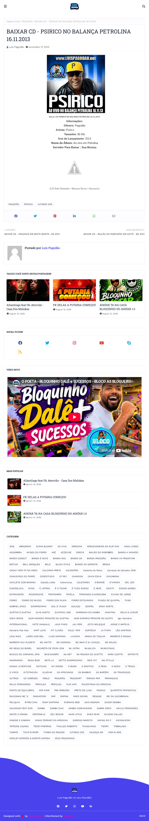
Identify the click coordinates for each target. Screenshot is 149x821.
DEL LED (129, 582)
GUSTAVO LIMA (63, 612)
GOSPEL (89, 606)
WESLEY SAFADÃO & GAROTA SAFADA (29, 738)
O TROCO (130, 666)
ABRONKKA (25, 546)
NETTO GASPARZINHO (70, 660)
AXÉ (54, 552)
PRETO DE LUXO (83, 690)
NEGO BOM (34, 660)
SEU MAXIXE (57, 714)
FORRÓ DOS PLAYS (56, 600)
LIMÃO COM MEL (35, 636)
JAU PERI (77, 624)
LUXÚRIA (75, 636)
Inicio (142, 816)
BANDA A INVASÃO (128, 552)
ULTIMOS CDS (45, 204)
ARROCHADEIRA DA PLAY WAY (103, 546)
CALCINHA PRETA (51, 570)
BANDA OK (76, 558)
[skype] (129, 343)
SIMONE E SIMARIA (19, 720)
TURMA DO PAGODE (54, 732)
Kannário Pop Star (19, 630)
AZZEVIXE (66, 552)
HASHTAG (110, 612)
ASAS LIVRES (131, 546)
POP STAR (44, 690)
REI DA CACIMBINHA (117, 696)
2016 (11, 546)
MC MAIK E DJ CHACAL (87, 642)
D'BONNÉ (100, 582)
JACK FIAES (61, 624)
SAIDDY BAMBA (112, 702)
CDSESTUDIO (47, 576)
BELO (48, 564)
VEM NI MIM (114, 732)
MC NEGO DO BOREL (20, 648)
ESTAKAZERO (16, 594)
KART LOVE (40, 630)
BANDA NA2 (59, 558)
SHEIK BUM (93, 714)
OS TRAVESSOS (122, 672)
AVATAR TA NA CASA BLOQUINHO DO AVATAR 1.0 (117, 307)
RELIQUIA (14, 702)
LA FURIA (106, 630)
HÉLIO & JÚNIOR (129, 612)
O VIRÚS (14, 672)
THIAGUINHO (89, 726)
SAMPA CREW (104, 708)
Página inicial (13, 21)
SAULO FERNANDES (127, 708)
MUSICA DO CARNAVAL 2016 (24, 654)
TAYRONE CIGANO (19, 726)
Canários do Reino (92, 570)
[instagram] (74, 343)
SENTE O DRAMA (18, 714)
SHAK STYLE (75, 714)
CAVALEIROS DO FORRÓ (22, 576)
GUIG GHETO (43, 612)
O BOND (72, 666)
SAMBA (41, 708)
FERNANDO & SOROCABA (92, 594)
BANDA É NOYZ (40, 558)
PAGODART (76, 678)
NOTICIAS (41, 666)
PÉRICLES (56, 684)
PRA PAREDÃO (61, 690)
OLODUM (47, 672)
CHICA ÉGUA (94, 576)
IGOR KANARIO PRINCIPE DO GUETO (93, 618)
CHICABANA (112, 576)
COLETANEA (83, 582)
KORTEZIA (90, 630)
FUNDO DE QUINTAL (109, 600)
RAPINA (64, 696)
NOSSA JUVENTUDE (20, 666)
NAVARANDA (16, 660)
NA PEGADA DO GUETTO (89, 654)
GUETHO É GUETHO (20, 612)
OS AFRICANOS (65, 672)
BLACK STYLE (63, 564)
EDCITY (110, 588)
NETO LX (49, 660)
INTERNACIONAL (18, 624)
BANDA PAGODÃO (96, 558)
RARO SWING (80, 696)
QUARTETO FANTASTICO (123, 690)
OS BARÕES (102, 672)
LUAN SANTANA (57, 636)
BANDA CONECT (18, 558)
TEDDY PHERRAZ (42, 726)
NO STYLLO (108, 660)
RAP (53, 696)
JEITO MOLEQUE (96, 624)
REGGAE (97, 696)
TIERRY (105, 726)
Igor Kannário (125, 618)
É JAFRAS (44, 588)
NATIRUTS (133, 654)
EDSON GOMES (127, 588)
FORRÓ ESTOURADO (82, 600)
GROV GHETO (106, 606)
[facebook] (20, 343)
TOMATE (13, 732)
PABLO (46, 678)
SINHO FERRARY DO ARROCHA (51, 720)
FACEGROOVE (36, 594)
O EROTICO (88, 666)
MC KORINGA (64, 642)
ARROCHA (77, 546)
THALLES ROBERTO (66, 726)
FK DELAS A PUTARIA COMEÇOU (74, 305)
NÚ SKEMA (57, 666)
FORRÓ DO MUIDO (31, 600)
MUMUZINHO (107, 648)
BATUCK (13, 564)
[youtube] (101, 343)
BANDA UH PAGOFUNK (123, 558)
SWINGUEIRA (123, 720)
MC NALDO (111, 642)
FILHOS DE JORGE (121, 594)
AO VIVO (62, 546)
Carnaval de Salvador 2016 (121, 570)
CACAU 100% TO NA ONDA (23, 570)
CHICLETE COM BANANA (22, 582)
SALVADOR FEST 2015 (21, 708)
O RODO (116, 666)
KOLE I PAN (74, 630)
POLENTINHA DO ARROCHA (96, 684)
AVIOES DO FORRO (37, 552)
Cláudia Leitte (48, 582)
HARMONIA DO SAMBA (88, 612)
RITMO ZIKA (31, 702)
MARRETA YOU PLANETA (22, 642)
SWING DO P (104, 720)
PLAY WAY (71, 684)
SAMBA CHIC (57, 708)
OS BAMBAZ (84, 672)
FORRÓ (13, 600)
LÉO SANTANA (123, 630)
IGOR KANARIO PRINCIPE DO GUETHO (48, 618)
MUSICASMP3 (51, 654)
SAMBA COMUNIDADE (80, 708)
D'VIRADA (115, 582)
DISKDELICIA (16, 588)
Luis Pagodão (16, 47)
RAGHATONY (39, 696)
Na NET (68, 654)
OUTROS (14, 678)
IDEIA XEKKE (16, 618)
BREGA (106, 564)
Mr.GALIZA (90, 648)
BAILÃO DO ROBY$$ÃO (101, 552)
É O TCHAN (61, 588)
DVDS (31, 588)
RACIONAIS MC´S (18, 696)
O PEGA (102, 666)
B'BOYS (80, 552)
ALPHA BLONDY (44, 546)
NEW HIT (92, 660)
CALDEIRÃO (72, 570)
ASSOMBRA (15, 552)
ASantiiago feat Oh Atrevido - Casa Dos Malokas (25, 307)
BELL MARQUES (31, 564)
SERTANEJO (39, 714)
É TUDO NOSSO (80, 588)
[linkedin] (91, 806)
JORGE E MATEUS (119, 624)
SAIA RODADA (92, 702)
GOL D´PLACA (58, 606)
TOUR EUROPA (31, 732)
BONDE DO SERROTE (86, 564)
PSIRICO (28, 204)
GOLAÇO (75, 606)
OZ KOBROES (30, 678)
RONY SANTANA (50, 702)
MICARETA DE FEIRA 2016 (50, 648)
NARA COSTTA (115, 654)
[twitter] (47, 343)
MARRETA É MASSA (120, 636)
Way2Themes (36, 816)
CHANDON (77, 576)
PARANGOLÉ (111, 678)
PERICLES (40, 684)
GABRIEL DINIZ (17, 606)
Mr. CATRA (74, 648)
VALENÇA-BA (96, 732)
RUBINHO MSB (72, 702)
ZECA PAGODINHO (64, 738)
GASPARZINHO (38, 606)
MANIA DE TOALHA (95, 636)
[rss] (20, 352)
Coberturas (66, 582)
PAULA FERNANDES (20, 684)
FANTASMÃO (54, 594)
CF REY (63, 576)
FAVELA (70, 594)
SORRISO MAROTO (82, 720)
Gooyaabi (68, 816)
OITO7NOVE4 (30, 672)
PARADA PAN (93, 678)
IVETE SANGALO (41, 624)
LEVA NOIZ (15, 636)
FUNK (128, 600)
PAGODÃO (27, 21)
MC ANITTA (46, 642)
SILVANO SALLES (113, 714)
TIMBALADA (120, 726)
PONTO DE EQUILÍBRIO (21, 690)
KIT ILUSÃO (57, 630)
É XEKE (97, 588)
